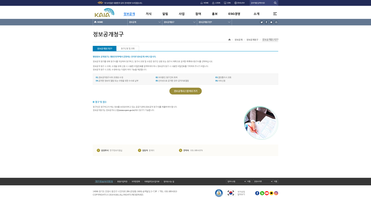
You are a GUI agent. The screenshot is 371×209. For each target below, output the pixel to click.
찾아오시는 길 (169, 181)
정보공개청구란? (205, 22)
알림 (165, 13)
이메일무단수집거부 (151, 181)
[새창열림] (262, 22)
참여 (198, 13)
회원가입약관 (122, 181)
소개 (256, 13)
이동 (249, 181)
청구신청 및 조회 (128, 48)
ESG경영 (234, 13)
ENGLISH (241, 3)
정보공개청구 (169, 22)
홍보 (215, 13)
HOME (206, 3)
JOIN (229, 3)
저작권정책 (136, 181)
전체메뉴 (275, 13)
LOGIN (217, 3)
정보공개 (129, 13)
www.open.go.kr (126, 110)
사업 (181, 13)
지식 (148, 13)
